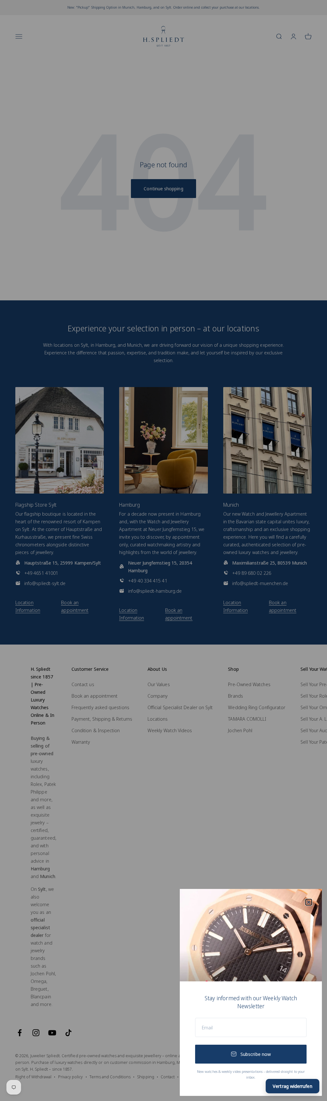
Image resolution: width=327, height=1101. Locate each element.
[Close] (309, 902)
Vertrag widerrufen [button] (292, 1086)
